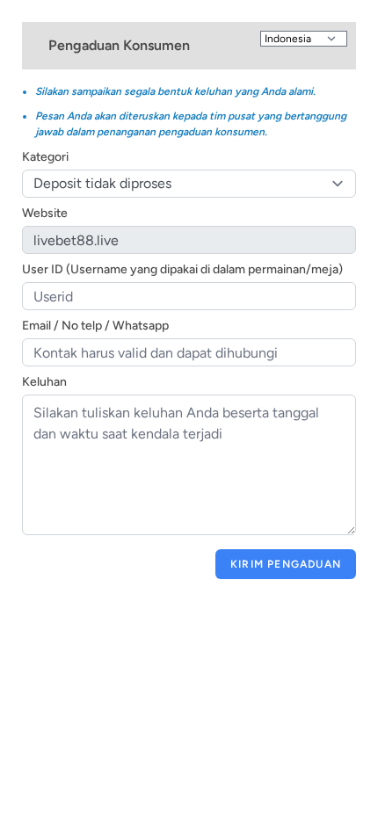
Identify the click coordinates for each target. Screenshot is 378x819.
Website (45, 213)
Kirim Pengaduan (285, 564)
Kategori (45, 156)
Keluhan (44, 381)
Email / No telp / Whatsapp (95, 325)
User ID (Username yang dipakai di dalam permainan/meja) (182, 269)
